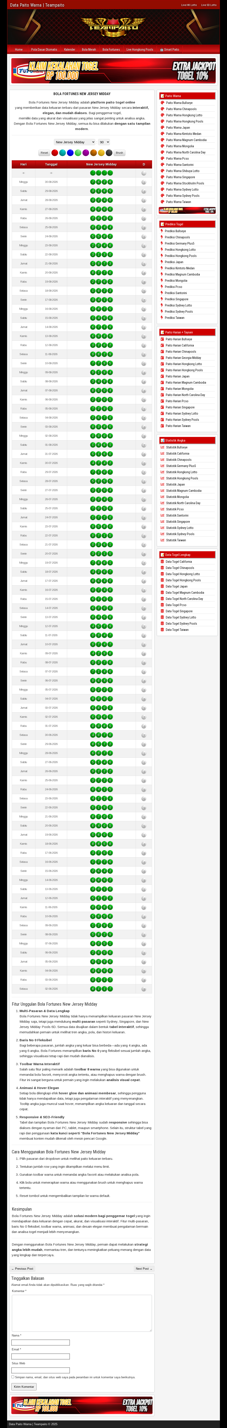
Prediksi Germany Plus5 (179, 243)
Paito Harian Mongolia (179, 388)
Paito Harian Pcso (176, 401)
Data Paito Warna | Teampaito (37, 5)
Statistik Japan (175, 484)
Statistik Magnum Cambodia (184, 490)
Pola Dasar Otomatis (44, 49)
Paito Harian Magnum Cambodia (185, 382)
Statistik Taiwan (176, 540)
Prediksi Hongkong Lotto (180, 249)
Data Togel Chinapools (179, 568)
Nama (16, 1335)
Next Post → (144, 1268)
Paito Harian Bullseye (178, 339)
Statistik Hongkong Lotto (181, 472)
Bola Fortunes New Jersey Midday (81, 94)
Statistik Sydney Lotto (180, 528)
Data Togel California (178, 561)
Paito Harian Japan (177, 376)
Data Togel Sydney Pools (181, 623)
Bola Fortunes (111, 49)
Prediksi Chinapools (177, 237)
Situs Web (18, 1363)
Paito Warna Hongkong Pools (184, 121)
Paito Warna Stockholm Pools (185, 183)
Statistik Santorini (177, 515)
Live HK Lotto (189, 5)
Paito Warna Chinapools (181, 109)
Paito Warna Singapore (180, 177)
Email (16, 1349)
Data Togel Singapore (179, 611)
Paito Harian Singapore (180, 407)
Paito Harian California (179, 345)
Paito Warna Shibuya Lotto (183, 171)
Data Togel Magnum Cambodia (184, 592)
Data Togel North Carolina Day (184, 599)
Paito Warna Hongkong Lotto (184, 115)
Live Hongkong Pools (140, 49)
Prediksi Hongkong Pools (180, 256)
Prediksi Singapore (176, 299)
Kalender (69, 49)
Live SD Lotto (209, 5)
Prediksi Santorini (175, 293)
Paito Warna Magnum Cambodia (186, 140)
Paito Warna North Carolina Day (185, 152)
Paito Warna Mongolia (180, 146)
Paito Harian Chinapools (180, 351)
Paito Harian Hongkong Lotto (183, 364)
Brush (119, 152)
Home (19, 49)
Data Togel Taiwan (177, 630)
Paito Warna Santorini (180, 165)
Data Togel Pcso (175, 605)
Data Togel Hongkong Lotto (182, 574)
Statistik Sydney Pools (180, 534)
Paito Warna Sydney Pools (183, 195)
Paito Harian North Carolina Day (185, 395)
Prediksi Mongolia (175, 280)
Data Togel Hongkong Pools (183, 580)
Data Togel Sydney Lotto (180, 617)
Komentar (19, 1291)
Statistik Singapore (178, 521)
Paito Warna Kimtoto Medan (183, 134)
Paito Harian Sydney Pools (182, 419)
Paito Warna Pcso (177, 158)
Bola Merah (89, 49)
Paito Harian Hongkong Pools (184, 370)
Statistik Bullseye (177, 447)
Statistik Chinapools (179, 459)
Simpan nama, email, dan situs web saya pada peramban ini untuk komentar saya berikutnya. (75, 1377)
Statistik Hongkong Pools (182, 478)
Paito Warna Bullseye (179, 103)
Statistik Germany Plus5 (181, 466)
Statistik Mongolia (177, 497)
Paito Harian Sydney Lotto (181, 413)
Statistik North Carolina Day (183, 503)
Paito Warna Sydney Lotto (182, 189)
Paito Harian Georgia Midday (183, 358)
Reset (44, 152)
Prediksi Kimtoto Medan (179, 268)
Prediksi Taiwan (174, 318)
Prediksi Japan (173, 262)
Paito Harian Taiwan (178, 426)
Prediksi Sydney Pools (178, 311)
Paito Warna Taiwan (178, 202)
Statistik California (177, 453)
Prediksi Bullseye (175, 231)
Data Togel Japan (176, 586)
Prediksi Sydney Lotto (178, 305)
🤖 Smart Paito (169, 49)
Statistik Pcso (175, 509)
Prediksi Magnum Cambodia (182, 274)
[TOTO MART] (113, 70)
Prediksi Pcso (173, 287)
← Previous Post (22, 1268)
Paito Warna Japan (178, 127)
